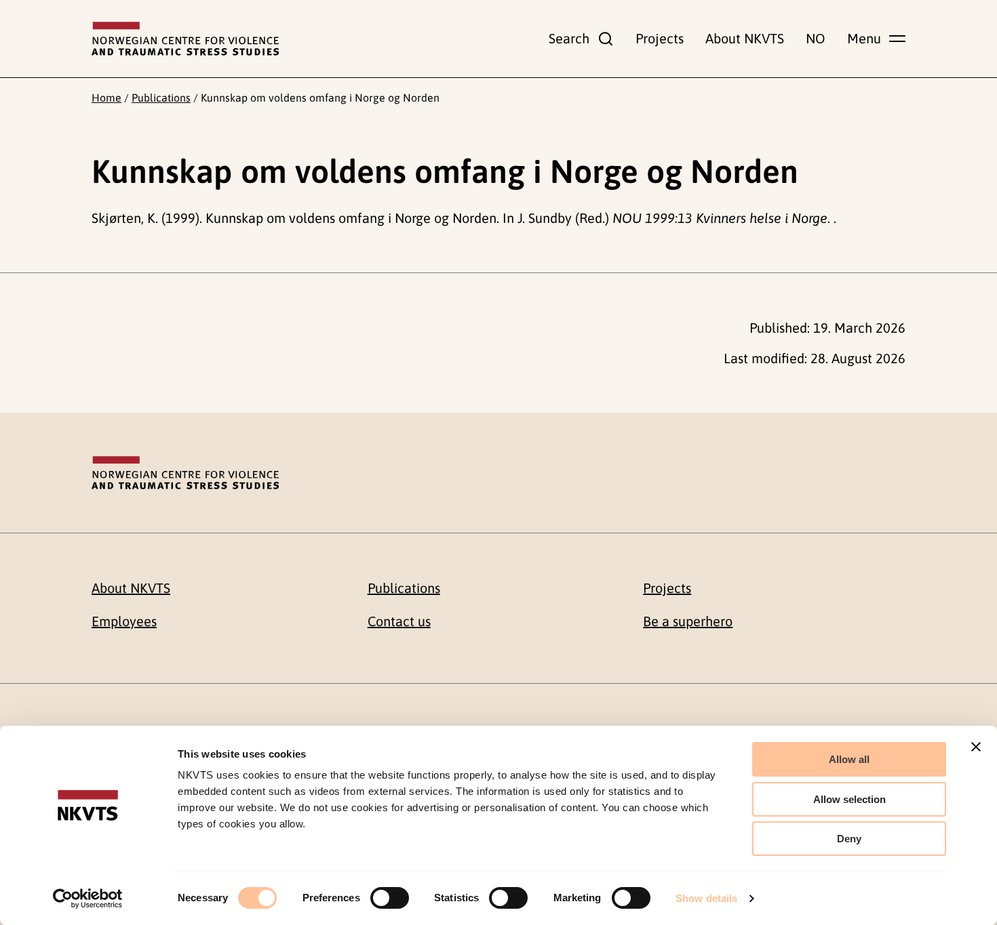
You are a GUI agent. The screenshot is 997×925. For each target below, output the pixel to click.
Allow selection (849, 799)
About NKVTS (744, 38)
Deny (849, 838)
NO (815, 38)
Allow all (849, 759)
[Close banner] (976, 747)
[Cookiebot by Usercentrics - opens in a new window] (87, 898)
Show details (706, 898)
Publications (161, 97)
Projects (660, 38)
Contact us (399, 621)
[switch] (389, 898)
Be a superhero (687, 621)
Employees (124, 621)
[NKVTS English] (185, 39)
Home (106, 97)
